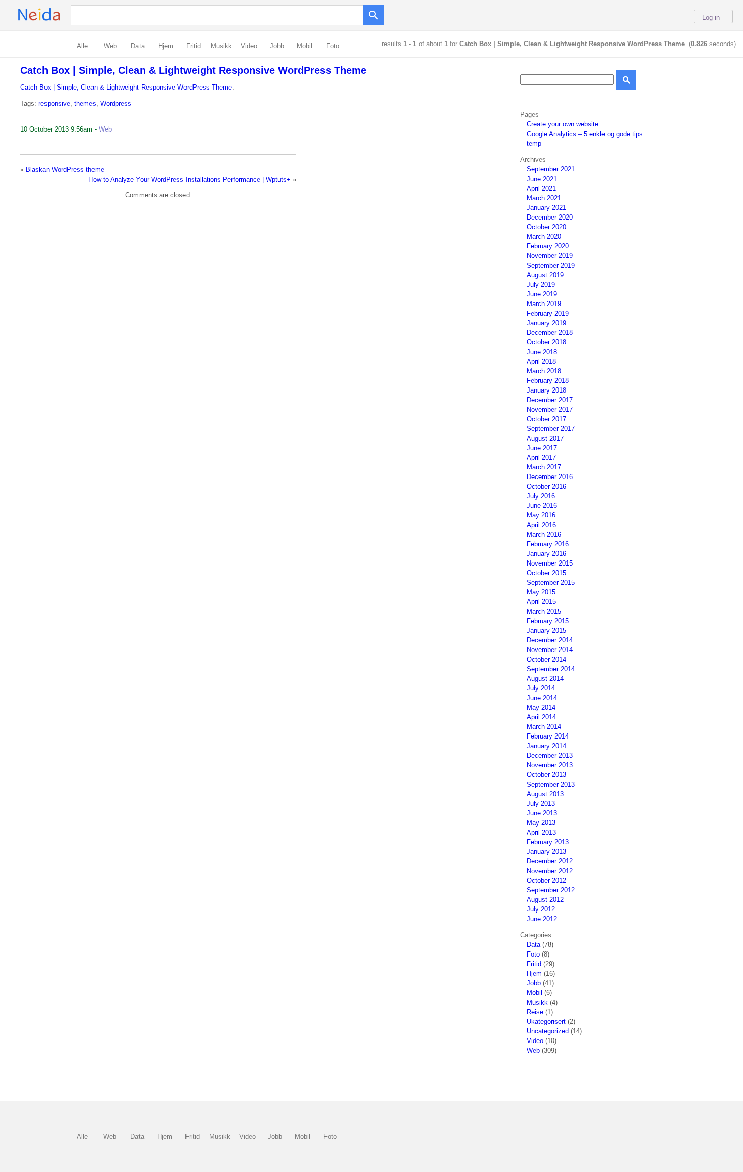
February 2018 (548, 380)
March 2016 (544, 534)
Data (138, 46)
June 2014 (542, 698)
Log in (711, 17)
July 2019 (541, 284)
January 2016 (546, 553)
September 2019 (551, 265)
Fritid (193, 46)
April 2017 (541, 457)
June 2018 (542, 352)
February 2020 (548, 246)
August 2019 (545, 275)
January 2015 (546, 630)
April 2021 (541, 188)
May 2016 (541, 515)
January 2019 (546, 323)
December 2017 (550, 400)
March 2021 (544, 198)
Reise (535, 1012)
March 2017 (544, 467)
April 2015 (541, 601)
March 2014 (544, 726)
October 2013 (546, 774)
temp (534, 143)
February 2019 (548, 313)
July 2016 (541, 496)
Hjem (165, 46)
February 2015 (548, 621)
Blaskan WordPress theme (65, 169)
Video (249, 46)
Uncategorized (548, 1031)
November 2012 (550, 871)
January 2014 (546, 746)
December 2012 (550, 861)
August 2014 (545, 678)
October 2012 (546, 880)
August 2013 (545, 794)
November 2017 (550, 409)
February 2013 (548, 842)
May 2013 (541, 823)
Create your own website (562, 124)
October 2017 (546, 419)
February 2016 (548, 544)
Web (110, 46)
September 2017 (551, 428)
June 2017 (542, 448)
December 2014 (550, 640)
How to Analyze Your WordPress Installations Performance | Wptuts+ (189, 179)
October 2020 (546, 227)
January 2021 (546, 207)
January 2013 (546, 851)
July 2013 (541, 803)
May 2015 (541, 592)
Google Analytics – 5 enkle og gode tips (585, 134)
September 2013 (551, 784)
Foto (332, 46)
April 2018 (541, 361)
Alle (82, 46)
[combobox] (219, 15)
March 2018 (544, 371)
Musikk (221, 46)
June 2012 (542, 919)
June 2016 (542, 505)
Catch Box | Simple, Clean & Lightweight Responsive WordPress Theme (193, 70)
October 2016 (546, 486)
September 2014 (551, 669)
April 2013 (541, 832)
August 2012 (545, 899)
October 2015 (546, 573)
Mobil (304, 46)
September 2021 (551, 169)
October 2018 (546, 342)
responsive (54, 103)
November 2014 (550, 650)
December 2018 (550, 332)
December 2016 (550, 477)
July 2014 (541, 688)
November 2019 (550, 255)
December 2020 (550, 217)
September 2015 (551, 582)
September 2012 (551, 890)
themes (85, 103)
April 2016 (541, 525)
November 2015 (550, 563)
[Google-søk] (373, 12)
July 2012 (541, 909)
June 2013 (542, 813)
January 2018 (546, 390)
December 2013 (550, 755)
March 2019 (544, 304)
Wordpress (115, 103)
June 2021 (542, 179)
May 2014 (541, 707)
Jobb (277, 46)
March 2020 (544, 236)
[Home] (55, 20)
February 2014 (548, 736)
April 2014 (541, 717)
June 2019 (542, 294)
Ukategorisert (546, 1021)
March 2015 (544, 611)
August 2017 (545, 438)
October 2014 (546, 659)
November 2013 (550, 765)
